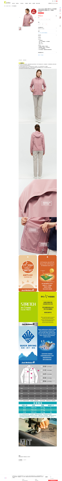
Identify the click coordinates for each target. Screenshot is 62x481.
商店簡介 (23, 479)
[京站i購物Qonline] (7, 2)
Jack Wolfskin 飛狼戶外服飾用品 (42, 32)
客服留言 (36, 479)
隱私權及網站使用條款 (25, 480)
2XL (49, 19)
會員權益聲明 (36, 480)
